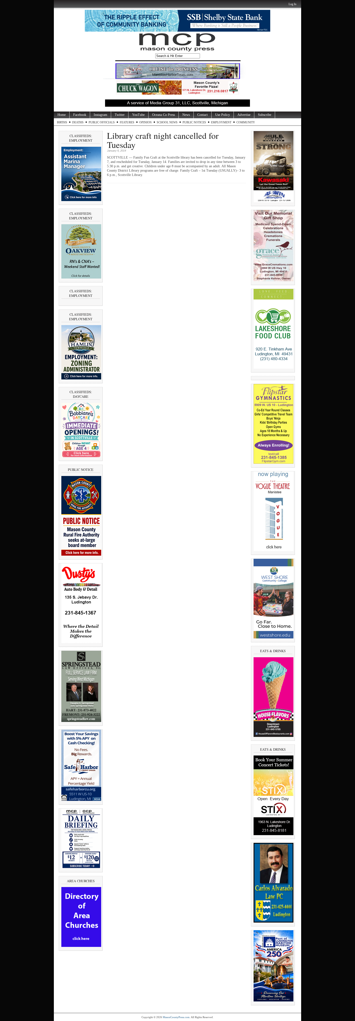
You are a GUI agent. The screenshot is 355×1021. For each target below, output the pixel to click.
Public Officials (102, 122)
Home (61, 115)
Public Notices (194, 122)
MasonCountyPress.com (176, 1017)
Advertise (243, 115)
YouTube (138, 115)
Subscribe (264, 115)
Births (62, 122)
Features (127, 122)
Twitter (120, 115)
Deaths (78, 122)
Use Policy (222, 115)
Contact (202, 115)
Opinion (145, 122)
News (186, 115)
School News (167, 122)
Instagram (100, 115)
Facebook (79, 115)
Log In (292, 4)
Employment (221, 122)
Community (245, 122)
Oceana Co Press (163, 115)
